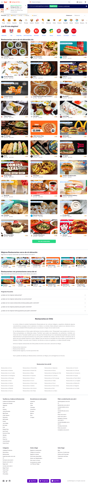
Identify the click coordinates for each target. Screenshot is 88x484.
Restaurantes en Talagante (72, 385)
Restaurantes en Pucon (50, 383)
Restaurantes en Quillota (28, 385)
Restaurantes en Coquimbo (29, 375)
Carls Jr (4, 437)
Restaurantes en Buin (50, 388)
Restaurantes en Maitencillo (72, 383)
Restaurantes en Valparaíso (51, 368)
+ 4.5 (21, 15)
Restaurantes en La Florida (72, 370)
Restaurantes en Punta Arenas (52, 385)
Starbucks (5, 417)
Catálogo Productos (7, 450)
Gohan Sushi (6, 443)
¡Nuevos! (35, 15)
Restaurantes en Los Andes (72, 388)
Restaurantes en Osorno (7, 391)
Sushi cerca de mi (62, 416)
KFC (4, 407)
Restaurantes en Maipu (28, 373)
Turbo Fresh (5, 470)
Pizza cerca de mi (62, 414)
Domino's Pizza (6, 433)
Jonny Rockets (6, 441)
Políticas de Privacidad (63, 454)
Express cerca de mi (8, 462)
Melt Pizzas (5, 413)
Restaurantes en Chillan (50, 380)
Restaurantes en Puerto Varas (30, 383)
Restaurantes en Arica (6, 368)
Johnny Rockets (6, 411)
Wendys (5, 435)
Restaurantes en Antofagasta (8, 375)
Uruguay (32, 417)
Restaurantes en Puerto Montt (73, 378)
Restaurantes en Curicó (28, 380)
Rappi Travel (6, 468)
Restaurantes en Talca (6, 380)
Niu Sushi (5, 425)
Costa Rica (32, 409)
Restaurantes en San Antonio (30, 388)
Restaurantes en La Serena (51, 375)
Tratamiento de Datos (63, 456)
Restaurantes (6, 454)
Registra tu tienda (34, 454)
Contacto (60, 458)
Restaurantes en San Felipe (29, 391)
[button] (15, 2)
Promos (14, 15)
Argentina (32, 401)
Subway (4, 409)
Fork (4, 427)
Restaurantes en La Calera (51, 391)
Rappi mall (5, 464)
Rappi (3, 11)
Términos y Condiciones (63, 452)
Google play (45, 481)
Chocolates (5, 474)
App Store (33, 481)
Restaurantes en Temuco (29, 378)
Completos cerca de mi (63, 430)
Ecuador (32, 411)
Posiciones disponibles (35, 456)
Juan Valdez (5, 423)
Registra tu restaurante (35, 450)
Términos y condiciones (64, 6)
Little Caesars (6, 415)
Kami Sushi (5, 431)
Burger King (5, 429)
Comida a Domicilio (62, 426)
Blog (59, 450)
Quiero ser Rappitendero (36, 458)
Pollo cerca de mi (62, 428)
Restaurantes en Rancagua (7, 378)
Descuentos (6, 452)
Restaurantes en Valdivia (7, 383)
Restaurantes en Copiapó (7, 385)
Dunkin (4, 421)
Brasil (31, 403)
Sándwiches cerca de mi (64, 405)
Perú (31, 415)
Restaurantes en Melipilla (7, 388)
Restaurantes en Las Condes (8, 373)
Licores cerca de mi (7, 466)
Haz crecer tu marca (35, 460)
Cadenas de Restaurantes (9, 401)
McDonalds (5, 419)
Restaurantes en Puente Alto (29, 370)
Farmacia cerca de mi (8, 460)
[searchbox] (49, 2)
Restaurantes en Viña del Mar (30, 368)
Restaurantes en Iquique (72, 375)
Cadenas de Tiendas (7, 403)
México (32, 413)
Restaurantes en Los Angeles (73, 380)
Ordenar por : (69, 15)
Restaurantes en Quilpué (7, 370)
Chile (31, 405)
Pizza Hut (5, 439)
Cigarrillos (5, 472)
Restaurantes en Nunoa (50, 370)
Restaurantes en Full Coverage (52, 378)
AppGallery (57, 481)
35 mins (27, 15)
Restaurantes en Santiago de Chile (53, 373)
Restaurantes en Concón (72, 368)
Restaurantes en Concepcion (73, 373)
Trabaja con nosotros (35, 452)
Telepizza (5, 405)
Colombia (32, 407)
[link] (14, 50)
